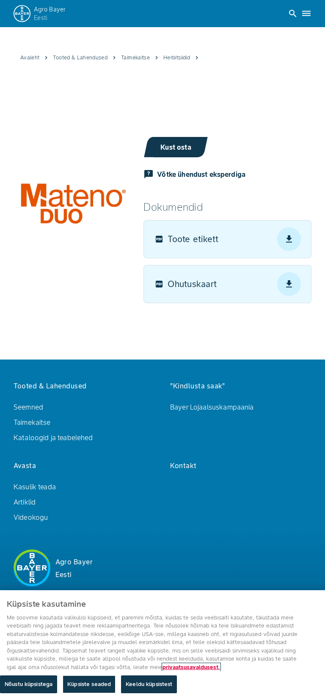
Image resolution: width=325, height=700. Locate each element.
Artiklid (25, 502)
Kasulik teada (35, 486)
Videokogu (31, 517)
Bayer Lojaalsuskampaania (212, 407)
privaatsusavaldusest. (191, 667)
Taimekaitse (32, 422)
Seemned (28, 407)
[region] (162, 645)
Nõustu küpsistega (28, 684)
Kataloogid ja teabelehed (53, 437)
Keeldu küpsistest (149, 684)
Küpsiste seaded (89, 684)
